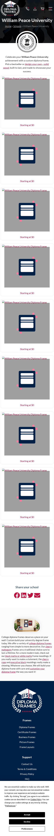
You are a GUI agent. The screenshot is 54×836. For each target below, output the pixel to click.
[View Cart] (42, 9)
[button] (50, 9)
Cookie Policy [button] (35, 800)
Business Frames (27, 737)
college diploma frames (40, 643)
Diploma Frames (27, 727)
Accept (27, 815)
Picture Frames (27, 742)
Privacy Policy (27, 774)
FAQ (27, 779)
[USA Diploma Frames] (27, 700)
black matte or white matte (18, 656)
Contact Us (27, 764)
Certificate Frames (27, 732)
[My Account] (35, 9)
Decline (27, 822)
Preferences (27, 829)
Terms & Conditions (27, 769)
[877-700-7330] (27, 9)
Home (8, 26)
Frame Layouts (27, 747)
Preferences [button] (10, 806)
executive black (18, 662)
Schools (17, 26)
